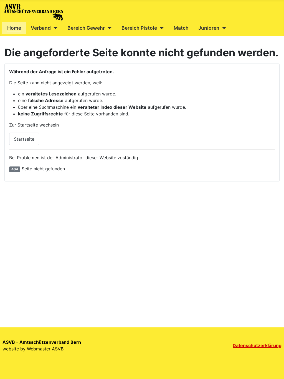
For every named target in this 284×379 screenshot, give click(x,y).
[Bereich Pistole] (160, 28)
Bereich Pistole (139, 28)
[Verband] (54, 28)
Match (181, 28)
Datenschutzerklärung (257, 345)
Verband (41, 28)
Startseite (24, 139)
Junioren (208, 28)
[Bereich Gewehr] (108, 28)
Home (14, 28)
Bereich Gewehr (86, 28)
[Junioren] (222, 28)
